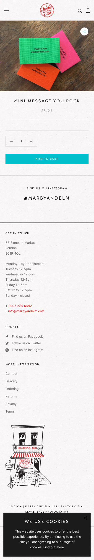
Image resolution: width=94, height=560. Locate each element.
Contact (11, 373)
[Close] (85, 518)
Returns (11, 396)
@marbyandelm (47, 198)
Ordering (12, 389)
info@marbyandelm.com (26, 311)
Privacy (11, 404)
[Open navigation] (6, 10)
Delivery (11, 381)
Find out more (53, 547)
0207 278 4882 (20, 306)
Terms (10, 411)
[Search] (80, 10)
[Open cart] (88, 10)
